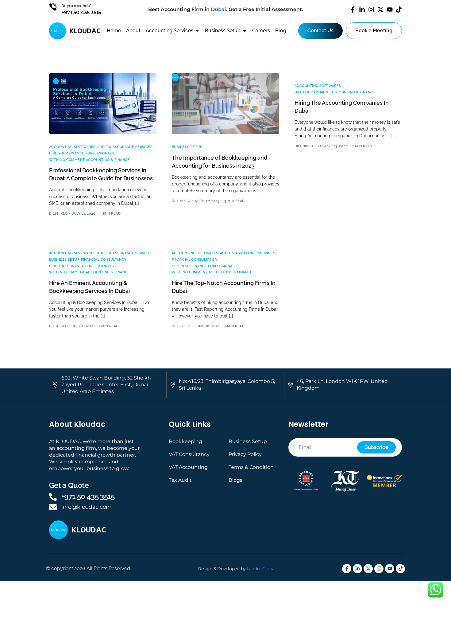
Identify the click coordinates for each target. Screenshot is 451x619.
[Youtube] (390, 9)
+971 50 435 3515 (88, 496)
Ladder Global (261, 568)
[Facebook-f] (353, 9)
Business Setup (187, 147)
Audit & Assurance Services (124, 147)
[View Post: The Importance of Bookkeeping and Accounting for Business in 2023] (225, 103)
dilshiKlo (58, 214)
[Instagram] (371, 9)
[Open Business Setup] (244, 30)
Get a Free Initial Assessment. (266, 9)
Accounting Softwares (72, 147)
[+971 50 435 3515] (53, 497)
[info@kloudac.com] (53, 507)
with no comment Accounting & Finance (89, 160)
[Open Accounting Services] (197, 30)
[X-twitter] (380, 9)
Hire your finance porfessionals (81, 153)
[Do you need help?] (53, 7)
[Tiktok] (399, 9)
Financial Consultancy (103, 259)
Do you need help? (76, 6)
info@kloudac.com (86, 507)
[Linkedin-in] (362, 9)
